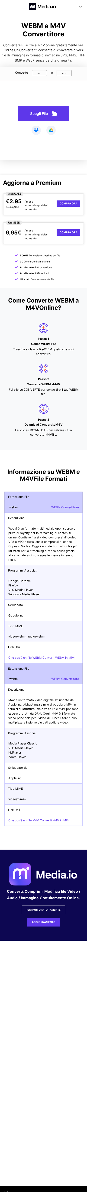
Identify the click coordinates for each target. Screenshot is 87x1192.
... (39, 73)
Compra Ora (68, 203)
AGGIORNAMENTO (43, 922)
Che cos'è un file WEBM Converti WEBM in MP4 (41, 657)
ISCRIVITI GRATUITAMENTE (44, 909)
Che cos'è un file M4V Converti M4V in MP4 (39, 820)
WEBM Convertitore (65, 507)
